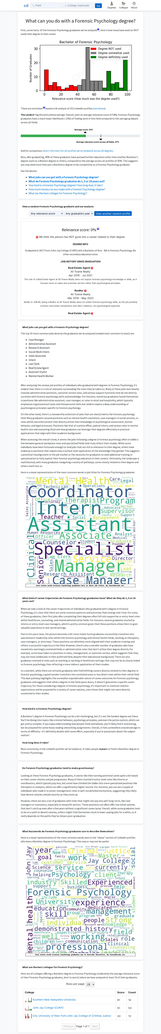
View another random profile (113, 213)
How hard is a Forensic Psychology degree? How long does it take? (66, 185)
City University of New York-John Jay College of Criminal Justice (72, 1015)
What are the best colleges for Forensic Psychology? (58, 193)
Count (132, 992)
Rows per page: (75, 983)
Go (98, 5)
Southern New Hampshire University (54, 999)
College (29, 992)
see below (99, 108)
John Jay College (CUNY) (48, 1007)
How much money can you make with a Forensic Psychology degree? (67, 189)
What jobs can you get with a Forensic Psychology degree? (64, 177)
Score (121, 992)
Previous (68, 1026)
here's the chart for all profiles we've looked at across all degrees (78, 150)
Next (95, 1026)
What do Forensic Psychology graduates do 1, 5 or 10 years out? (67, 181)
